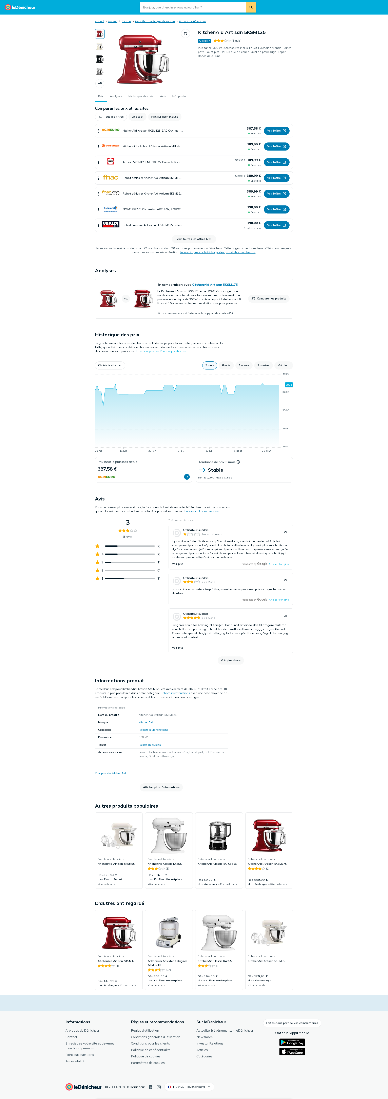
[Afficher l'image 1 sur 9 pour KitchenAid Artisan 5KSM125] (100, 34)
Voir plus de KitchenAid (110, 773)
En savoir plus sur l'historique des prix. (161, 351)
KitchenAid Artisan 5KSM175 (215, 285)
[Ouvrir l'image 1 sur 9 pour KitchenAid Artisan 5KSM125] (143, 59)
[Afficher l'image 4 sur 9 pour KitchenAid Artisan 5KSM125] (100, 71)
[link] (194, 299)
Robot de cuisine (150, 744)
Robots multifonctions (192, 21)
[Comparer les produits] (185, 33)
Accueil (99, 21)
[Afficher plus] (98, 131)
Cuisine (126, 21)
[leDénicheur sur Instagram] (158, 1087)
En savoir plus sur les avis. (202, 511)
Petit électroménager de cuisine (155, 21)
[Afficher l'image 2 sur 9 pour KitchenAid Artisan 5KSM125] (100, 46)
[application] (194, 413)
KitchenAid (146, 722)
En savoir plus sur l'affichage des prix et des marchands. (217, 252)
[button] (99, 83)
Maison (112, 21)
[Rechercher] (251, 7)
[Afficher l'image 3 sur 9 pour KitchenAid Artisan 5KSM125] (100, 59)
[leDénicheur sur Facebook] (150, 1087)
